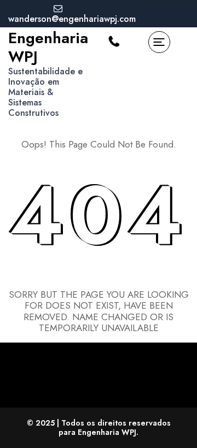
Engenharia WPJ (48, 47)
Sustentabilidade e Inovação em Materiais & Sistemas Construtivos (45, 92)
